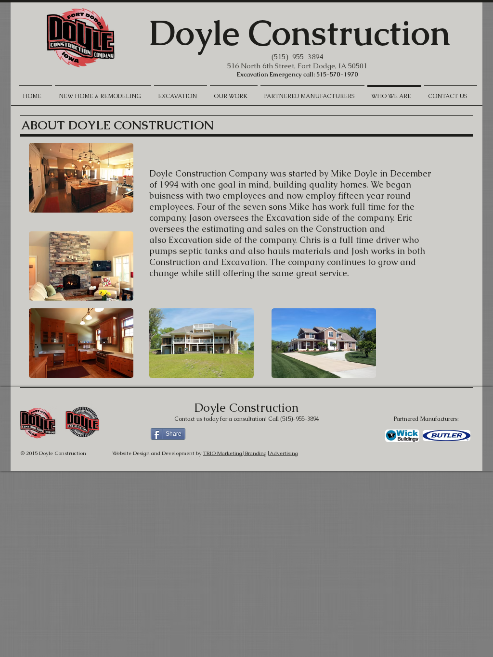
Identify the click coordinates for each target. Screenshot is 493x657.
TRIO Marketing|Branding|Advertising (250, 453)
